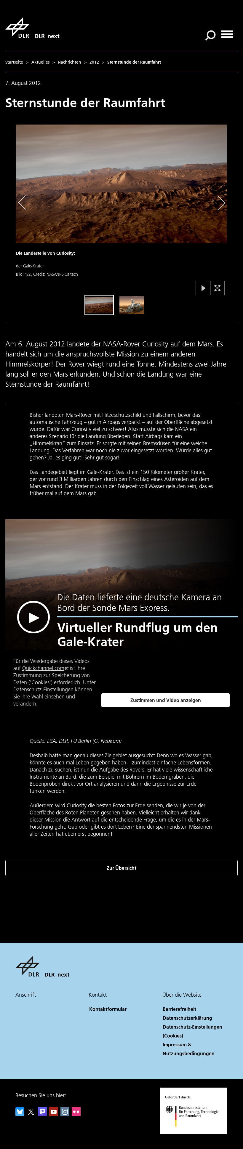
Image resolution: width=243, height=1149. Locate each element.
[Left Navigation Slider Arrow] (24, 203)
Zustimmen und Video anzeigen (165, 700)
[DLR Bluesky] (19, 1114)
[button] (121, 209)
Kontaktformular (108, 1009)
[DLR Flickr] (76, 1114)
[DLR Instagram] (64, 1114)
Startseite (14, 62)
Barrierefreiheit (179, 1009)
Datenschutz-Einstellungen (43, 689)
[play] (33, 617)
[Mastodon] (42, 1114)
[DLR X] (31, 1114)
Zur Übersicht (121, 868)
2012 (94, 62)
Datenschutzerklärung (187, 1018)
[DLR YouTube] (53, 1114)
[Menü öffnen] (227, 32)
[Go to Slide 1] (99, 305)
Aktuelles (40, 62)
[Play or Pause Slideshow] (203, 288)
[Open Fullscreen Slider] (217, 288)
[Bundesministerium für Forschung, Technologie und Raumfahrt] (195, 1132)
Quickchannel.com (43, 668)
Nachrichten (69, 62)
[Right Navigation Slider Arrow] (220, 203)
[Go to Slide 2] (132, 305)
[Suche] (211, 35)
